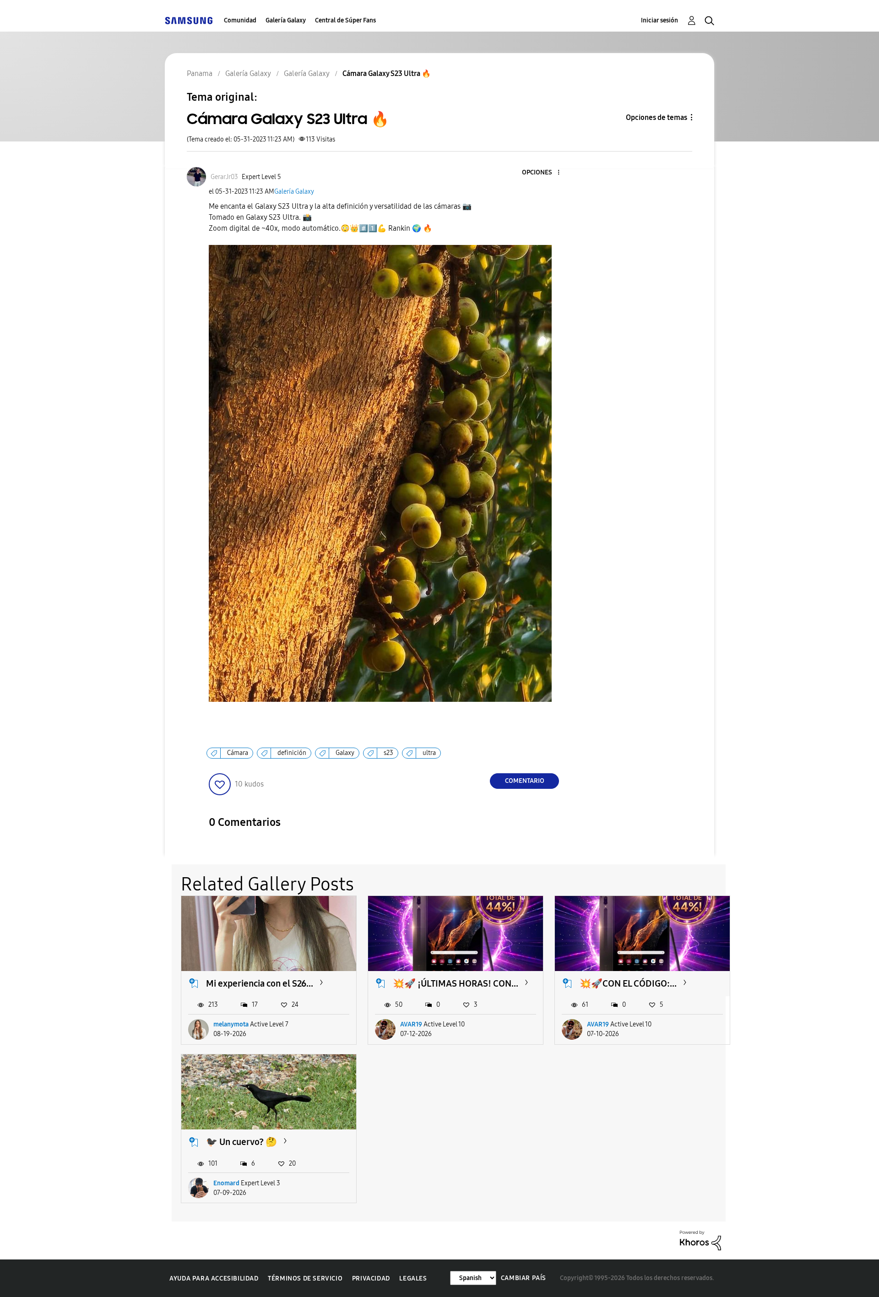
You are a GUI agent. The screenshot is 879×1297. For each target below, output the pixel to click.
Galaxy (345, 753)
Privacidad (371, 1278)
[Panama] (188, 20)
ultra (429, 753)
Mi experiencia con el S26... (259, 983)
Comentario (524, 781)
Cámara (237, 753)
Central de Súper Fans (345, 20)
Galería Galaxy (286, 20)
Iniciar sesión (659, 20)
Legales (413, 1278)
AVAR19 (411, 1024)
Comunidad (240, 20)
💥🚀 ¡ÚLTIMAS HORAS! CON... (455, 983)
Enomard (226, 1183)
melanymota (231, 1024)
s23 (388, 753)
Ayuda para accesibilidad (213, 1278)
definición (291, 753)
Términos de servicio (305, 1278)
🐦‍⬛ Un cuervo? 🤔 (241, 1141)
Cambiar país (523, 1278)
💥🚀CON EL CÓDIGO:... (628, 983)
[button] (543, 172)
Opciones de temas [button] (656, 117)
